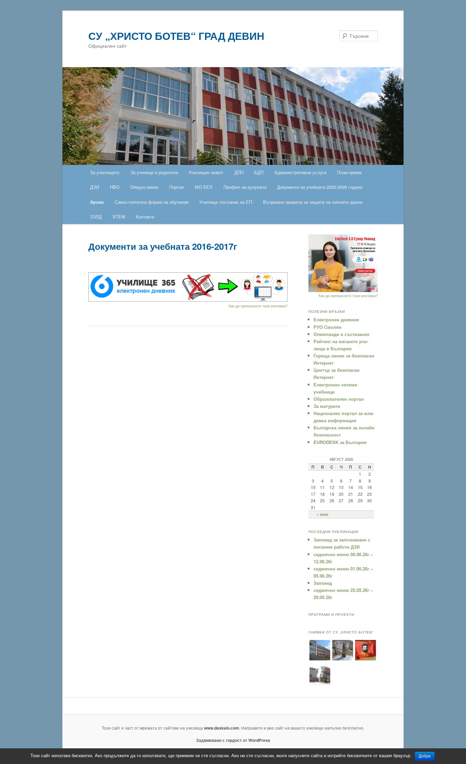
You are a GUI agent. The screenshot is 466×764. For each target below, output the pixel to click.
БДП (258, 172)
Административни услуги (300, 172)
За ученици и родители (154, 172)
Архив (97, 202)
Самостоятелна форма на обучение (152, 202)
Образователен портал (339, 399)
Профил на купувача (244, 187)
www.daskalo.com (221, 728)
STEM (119, 216)
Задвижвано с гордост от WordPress (233, 740)
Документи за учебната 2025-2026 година (319, 187)
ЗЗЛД (96, 216)
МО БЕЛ (204, 187)
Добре (425, 756)
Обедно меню (144, 187)
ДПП (239, 172)
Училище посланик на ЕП (225, 202)
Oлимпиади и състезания (341, 334)
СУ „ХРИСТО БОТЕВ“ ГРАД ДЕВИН (176, 35)
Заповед (323, 583)
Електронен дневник (336, 319)
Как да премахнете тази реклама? (258, 305)
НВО (114, 187)
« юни (322, 514)
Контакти (145, 216)
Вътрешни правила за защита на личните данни (312, 202)
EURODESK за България (340, 442)
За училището (104, 172)
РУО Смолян (327, 327)
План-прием (349, 172)
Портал (176, 187)
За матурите (327, 406)
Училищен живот (206, 172)
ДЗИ (94, 187)
